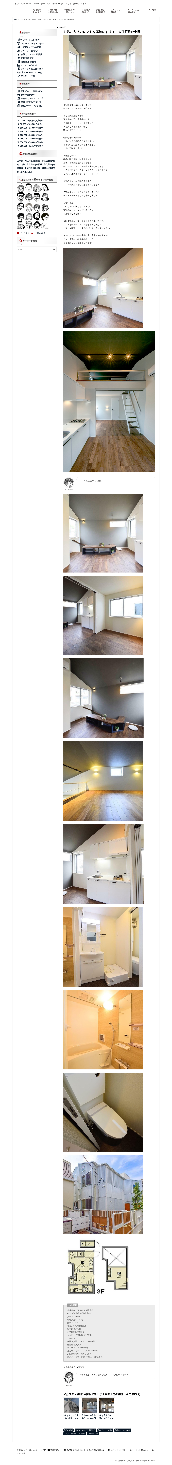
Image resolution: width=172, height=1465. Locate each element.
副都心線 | (46, 168)
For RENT (69, 1430)
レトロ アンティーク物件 (32, 44)
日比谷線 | (31, 164)
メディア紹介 (152, 10)
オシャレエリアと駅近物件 (86, 1430)
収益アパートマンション (31, 106)
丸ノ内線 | (22, 164)
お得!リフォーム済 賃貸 (31, 54)
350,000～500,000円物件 (31, 142)
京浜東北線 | (26, 172)
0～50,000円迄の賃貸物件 (31, 120)
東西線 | (40, 164)
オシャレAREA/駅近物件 (31, 69)
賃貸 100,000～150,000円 (75, 1434)
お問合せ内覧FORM (50, 1450)
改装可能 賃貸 (26, 58)
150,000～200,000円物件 (31, 131)
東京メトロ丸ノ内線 (123, 1430)
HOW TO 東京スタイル (38, 11)
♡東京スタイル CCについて (70, 11)
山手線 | (21, 161)
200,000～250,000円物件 (31, 135)
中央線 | (45, 161)
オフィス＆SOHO (28, 65)
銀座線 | (38, 161)
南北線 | (38, 168)
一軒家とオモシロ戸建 (30, 47)
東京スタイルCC (133, 1461)
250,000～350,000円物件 (31, 139)
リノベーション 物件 (30, 40)
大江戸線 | (29, 161)
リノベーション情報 (116, 11)
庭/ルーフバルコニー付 (31, 72)
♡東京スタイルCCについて (27, 1450)
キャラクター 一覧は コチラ (32, 233)
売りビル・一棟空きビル (31, 91)
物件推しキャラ (85, 11)
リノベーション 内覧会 (134, 11)
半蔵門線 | (29, 168)
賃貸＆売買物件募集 (100, 11)
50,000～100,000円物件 (31, 124)
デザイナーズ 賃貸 (106, 1430)
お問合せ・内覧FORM (53, 11)
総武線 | (52, 161)
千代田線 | (48, 164)
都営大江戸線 (93, 1434)
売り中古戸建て (27, 95)
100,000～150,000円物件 (31, 128)
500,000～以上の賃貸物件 (31, 146)
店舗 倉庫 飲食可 (28, 62)
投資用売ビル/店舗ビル (31, 102)
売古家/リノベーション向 (32, 98)
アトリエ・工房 (27, 76)
